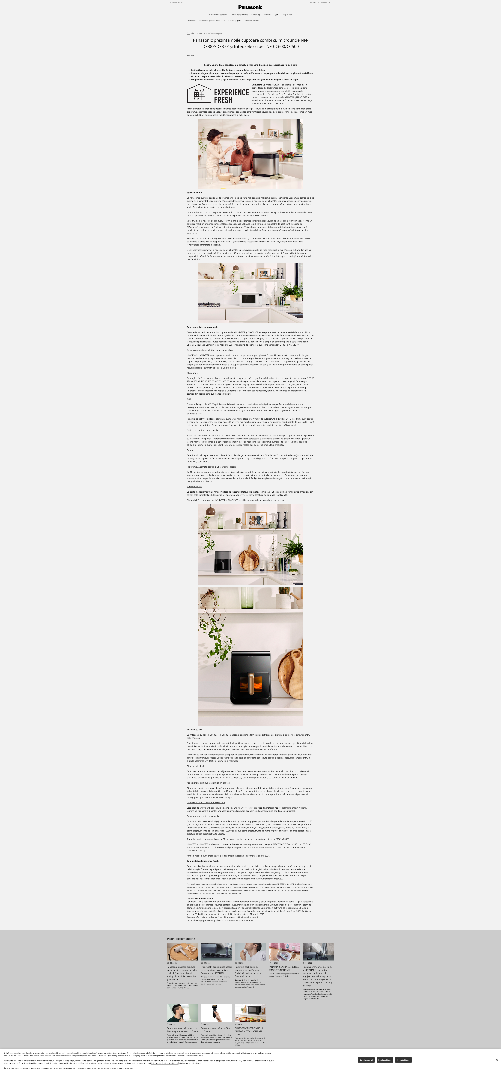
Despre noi (191, 20)
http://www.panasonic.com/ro (239, 920)
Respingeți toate (384, 1060)
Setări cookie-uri (366, 1060)
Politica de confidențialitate (190, 1063)
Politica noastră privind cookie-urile (164, 1063)
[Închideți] (497, 1060)
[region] (250, 1060)
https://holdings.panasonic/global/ (204, 920)
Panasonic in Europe (177, 3)
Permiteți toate (403, 1060)
